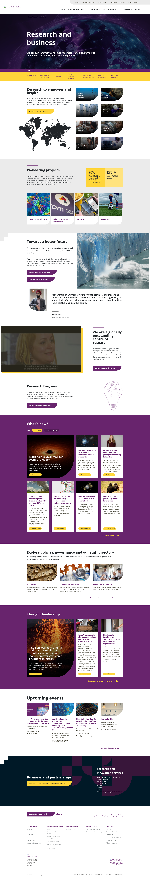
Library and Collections (88, 2)
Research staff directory (103, 584)
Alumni (77, 2)
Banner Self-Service (112, 832)
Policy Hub (31, 584)
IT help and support (112, 843)
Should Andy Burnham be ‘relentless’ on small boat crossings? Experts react (111, 639)
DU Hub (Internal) (111, 840)
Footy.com (105, 219)
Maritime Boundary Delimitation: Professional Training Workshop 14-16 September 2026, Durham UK (63, 724)
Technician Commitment (113, 837)
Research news (83, 112)
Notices (49, 829)
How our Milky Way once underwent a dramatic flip (86, 498)
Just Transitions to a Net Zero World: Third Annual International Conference (38, 721)
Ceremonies (30, 846)
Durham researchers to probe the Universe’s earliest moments (87, 453)
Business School (102, 2)
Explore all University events (110, 748)
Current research (106, 96)
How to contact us (133, 2)
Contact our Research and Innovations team (105, 597)
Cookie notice (108, 874)
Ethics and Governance (115, 76)
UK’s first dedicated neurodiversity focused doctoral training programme (62, 499)
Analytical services (72, 832)
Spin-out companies (102, 76)
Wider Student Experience (76, 9)
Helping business (71, 829)
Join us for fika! (107, 719)
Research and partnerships (94, 832)
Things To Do (113, 2)
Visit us (137, 9)
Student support (94, 9)
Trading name (99, 874)
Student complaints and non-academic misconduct (55, 845)
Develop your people (82, 146)
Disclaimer (89, 874)
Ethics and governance (69, 584)
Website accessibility (53, 842)
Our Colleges (31, 840)
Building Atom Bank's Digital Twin (62, 220)
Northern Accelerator (38, 219)
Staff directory (110, 835)
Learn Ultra (109, 829)
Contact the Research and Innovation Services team (47, 784)
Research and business (110, 9)
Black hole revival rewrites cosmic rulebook (46, 458)
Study (63, 9)
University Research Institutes (71, 76)
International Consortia (93, 829)
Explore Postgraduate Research (40, 406)
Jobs (28, 832)
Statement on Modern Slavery (53, 832)
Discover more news (110, 536)
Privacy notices (119, 874)
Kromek (80, 219)
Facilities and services (107, 146)
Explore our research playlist (105, 368)
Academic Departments (107, 111)
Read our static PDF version (38, 279)
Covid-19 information (53, 839)
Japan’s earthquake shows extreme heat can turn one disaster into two (87, 638)
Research (59, 76)
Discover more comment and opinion (103, 681)
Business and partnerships (38, 111)
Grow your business (82, 129)
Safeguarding (51, 849)
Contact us (30, 835)
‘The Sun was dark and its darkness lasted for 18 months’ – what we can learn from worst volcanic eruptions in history (45, 653)
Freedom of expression (54, 836)
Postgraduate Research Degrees (88, 76)
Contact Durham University (39, 814)
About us (122, 2)
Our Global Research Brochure (39, 272)
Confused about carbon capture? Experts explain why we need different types (37, 500)
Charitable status (79, 874)
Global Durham (127, 9)
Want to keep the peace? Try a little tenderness (110, 498)
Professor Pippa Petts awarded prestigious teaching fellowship (112, 453)
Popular (38, 430)
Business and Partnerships (44, 76)
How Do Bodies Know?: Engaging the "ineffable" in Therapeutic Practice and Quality (86, 722)
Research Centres (106, 129)
